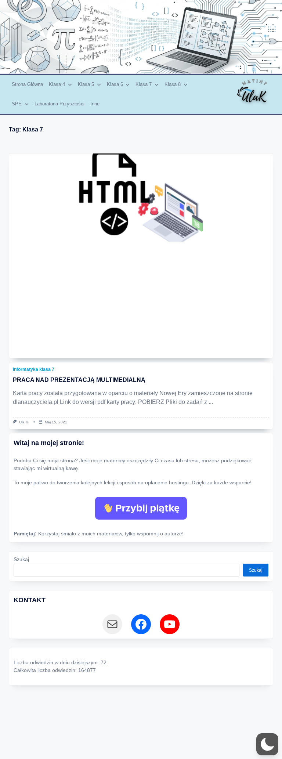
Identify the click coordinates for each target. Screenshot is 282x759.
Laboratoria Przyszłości (59, 103)
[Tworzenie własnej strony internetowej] (141, 197)
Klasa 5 (86, 84)
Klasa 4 (57, 84)
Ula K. (24, 422)
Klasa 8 (172, 84)
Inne (95, 103)
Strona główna (27, 84)
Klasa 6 (115, 84)
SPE (17, 103)
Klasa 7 (143, 84)
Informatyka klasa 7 (33, 369)
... (211, 402)
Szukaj (21, 559)
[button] (267, 744)
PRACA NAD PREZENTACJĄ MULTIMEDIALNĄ (79, 380)
